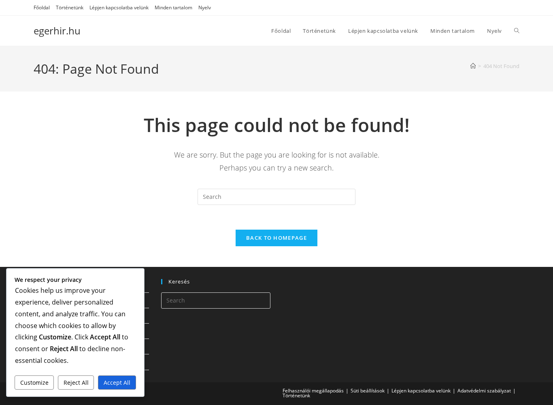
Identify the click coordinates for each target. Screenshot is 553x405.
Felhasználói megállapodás (313, 390)
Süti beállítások (368, 390)
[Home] (473, 66)
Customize (34, 382)
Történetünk (69, 7)
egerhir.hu (57, 30)
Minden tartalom (173, 7)
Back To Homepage (276, 237)
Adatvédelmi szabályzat (484, 390)
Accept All (117, 382)
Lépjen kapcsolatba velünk (119, 7)
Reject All (76, 382)
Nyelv (204, 7)
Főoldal (42, 7)
